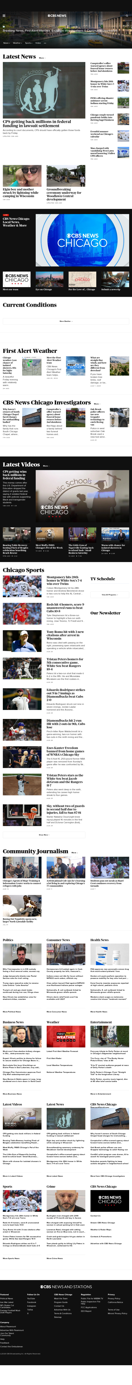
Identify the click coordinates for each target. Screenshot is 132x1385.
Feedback (4, 1343)
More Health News (98, 1012)
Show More (43, 835)
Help (2, 1339)
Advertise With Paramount (12, 1330)
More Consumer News (57, 1012)
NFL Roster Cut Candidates (7, 1306)
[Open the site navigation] (21, 16)
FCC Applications (89, 1307)
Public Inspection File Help (90, 1303)
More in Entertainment (100, 1094)
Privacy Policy (114, 1299)
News (6, 43)
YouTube (31, 1299)
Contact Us (59, 1306)
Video (38, 43)
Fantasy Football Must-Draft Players (10, 1311)
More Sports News (11, 1258)
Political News (6, 1299)
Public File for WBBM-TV (92, 1299)
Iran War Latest (6, 1302)
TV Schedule (102, 579)
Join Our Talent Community (7, 1334)
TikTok (30, 1310)
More (41, 58)
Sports (28, 43)
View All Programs (109, 595)
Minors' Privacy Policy (117, 1313)
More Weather (65, 321)
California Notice (115, 1302)
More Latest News (55, 1176)
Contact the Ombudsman (11, 1347)
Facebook (31, 1302)
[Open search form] (127, 15)
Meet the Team (61, 1299)
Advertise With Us (62, 1310)
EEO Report (86, 1311)
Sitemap (57, 1317)
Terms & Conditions (63, 1313)
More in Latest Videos (13, 1176)
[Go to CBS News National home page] (57, 15)
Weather (17, 43)
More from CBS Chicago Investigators (107, 1176)
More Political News (12, 1012)
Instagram (31, 1306)
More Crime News (55, 1258)
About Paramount (8, 1327)
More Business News (12, 1094)
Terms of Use (113, 1310)
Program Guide (61, 1302)
